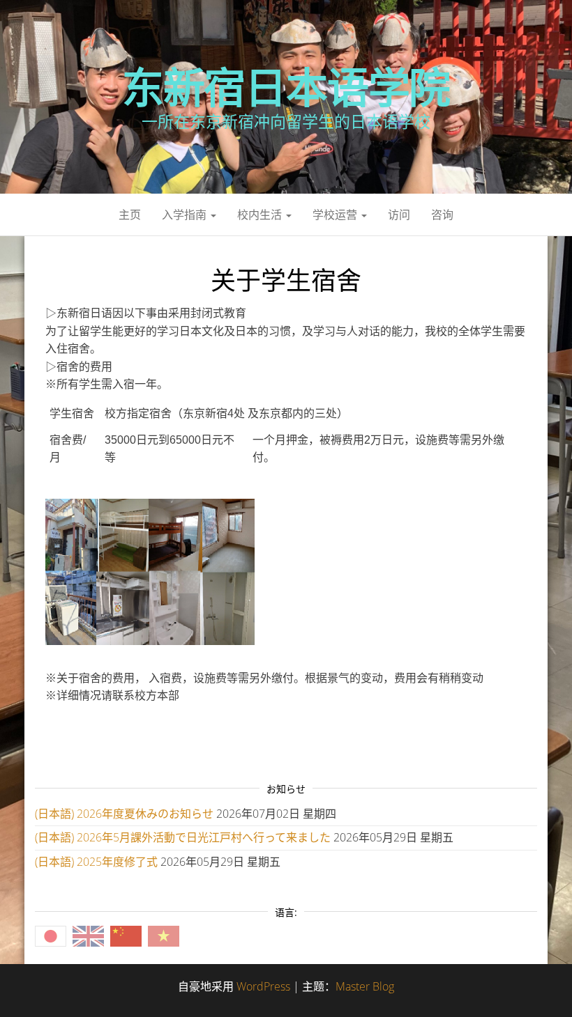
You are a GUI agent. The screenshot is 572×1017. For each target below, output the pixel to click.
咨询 (442, 214)
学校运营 (336, 214)
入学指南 (185, 214)
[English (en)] (88, 935)
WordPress (263, 986)
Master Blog (365, 986)
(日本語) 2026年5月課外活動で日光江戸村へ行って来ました (183, 837)
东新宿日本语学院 (286, 87)
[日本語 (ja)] (50, 935)
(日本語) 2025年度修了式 (96, 861)
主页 (130, 214)
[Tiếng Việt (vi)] (163, 935)
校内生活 (261, 214)
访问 (399, 214)
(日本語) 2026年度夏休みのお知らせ (124, 813)
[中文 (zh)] (126, 935)
